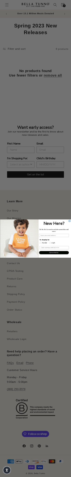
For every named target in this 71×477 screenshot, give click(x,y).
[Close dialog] (69, 221)
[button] (7, 470)
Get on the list (53, 253)
